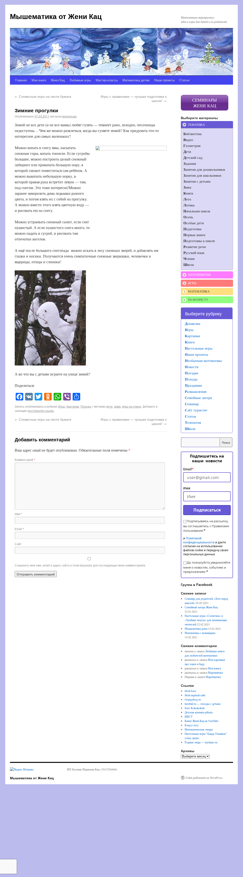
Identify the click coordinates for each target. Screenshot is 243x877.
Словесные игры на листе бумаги (43, 96)
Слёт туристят (196, 410)
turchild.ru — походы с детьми (202, 704)
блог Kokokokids (195, 708)
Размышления (195, 391)
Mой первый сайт (195, 695)
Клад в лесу (192, 725)
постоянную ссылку (41, 411)
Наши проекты (164, 80)
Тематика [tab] (196, 124)
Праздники (193, 385)
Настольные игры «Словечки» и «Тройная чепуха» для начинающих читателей (206, 620)
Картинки (72, 406)
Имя (18, 514)
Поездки (191, 372)
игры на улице (131, 406)
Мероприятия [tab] (199, 275)
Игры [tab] (192, 283)
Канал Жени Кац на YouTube (201, 721)
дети (109, 406)
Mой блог (190, 691)
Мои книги (39, 80)
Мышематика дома (196, 628)
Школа (190, 428)
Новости (191, 366)
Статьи (184, 80)
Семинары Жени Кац (204, 102)
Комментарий (25, 460)
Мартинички (215, 672)
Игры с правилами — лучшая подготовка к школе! (134, 98)
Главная (21, 80)
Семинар (192, 403)
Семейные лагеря (198, 397)
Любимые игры (80, 80)
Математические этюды (199, 729)
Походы (85, 406)
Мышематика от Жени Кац (56, 16)
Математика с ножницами (200, 633)
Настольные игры (198, 348)
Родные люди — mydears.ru (201, 742)
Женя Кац (58, 80)
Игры (61, 406)
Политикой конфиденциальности (199, 540)
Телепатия (193, 422)
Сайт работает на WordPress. (204, 778)
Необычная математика (203, 360)
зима (117, 406)
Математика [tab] (199, 291)
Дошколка (192, 323)
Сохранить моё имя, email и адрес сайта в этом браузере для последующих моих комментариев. (80, 565)
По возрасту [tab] (198, 299)
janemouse (69, 116)
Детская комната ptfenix (199, 712)
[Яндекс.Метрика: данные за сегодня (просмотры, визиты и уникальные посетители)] (21, 769)
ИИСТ (188, 716)
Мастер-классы (107, 80)
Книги (190, 342)
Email (19, 529)
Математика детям (136, 80)
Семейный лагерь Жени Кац (201, 607)
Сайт (18, 544)
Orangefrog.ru (193, 699)
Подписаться (207, 510)
